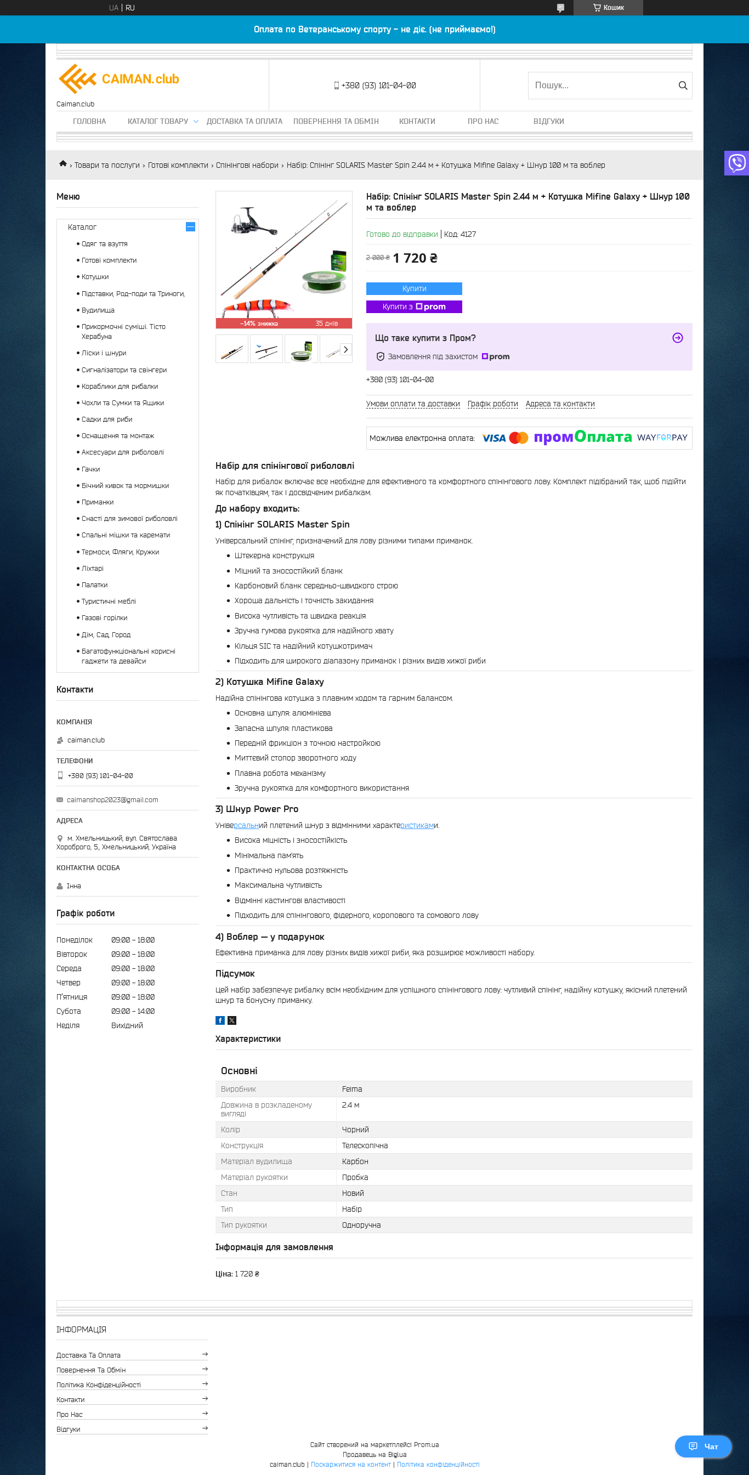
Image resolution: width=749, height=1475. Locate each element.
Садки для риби (107, 419)
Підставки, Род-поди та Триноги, (133, 294)
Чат (711, 1446)
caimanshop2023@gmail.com (112, 800)
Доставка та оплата (244, 121)
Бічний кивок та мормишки (125, 485)
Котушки (95, 277)
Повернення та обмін (336, 121)
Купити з (398, 306)
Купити (414, 288)
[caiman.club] (119, 80)
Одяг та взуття (105, 244)
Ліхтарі (93, 568)
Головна (89, 121)
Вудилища (98, 310)
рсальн (246, 825)
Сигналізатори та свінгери (124, 370)
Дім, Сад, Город (106, 635)
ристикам (417, 825)
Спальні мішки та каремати (126, 535)
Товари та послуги (107, 165)
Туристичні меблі (109, 601)
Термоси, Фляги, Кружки (120, 552)
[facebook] (220, 1022)
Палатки (94, 585)
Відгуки (549, 121)
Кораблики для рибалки (120, 386)
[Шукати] (683, 85)
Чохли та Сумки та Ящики (123, 403)
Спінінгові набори (247, 165)
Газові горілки (104, 618)
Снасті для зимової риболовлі (130, 518)
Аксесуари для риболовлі (123, 452)
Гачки (91, 469)
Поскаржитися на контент (351, 1464)
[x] (232, 1022)
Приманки (98, 502)
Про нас (483, 121)
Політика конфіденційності (98, 1385)
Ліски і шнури (104, 353)
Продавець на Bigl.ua (375, 1454)
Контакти (417, 121)
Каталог (82, 227)
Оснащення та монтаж (118, 436)
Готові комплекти (178, 165)
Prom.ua (426, 1444)
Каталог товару (158, 121)
